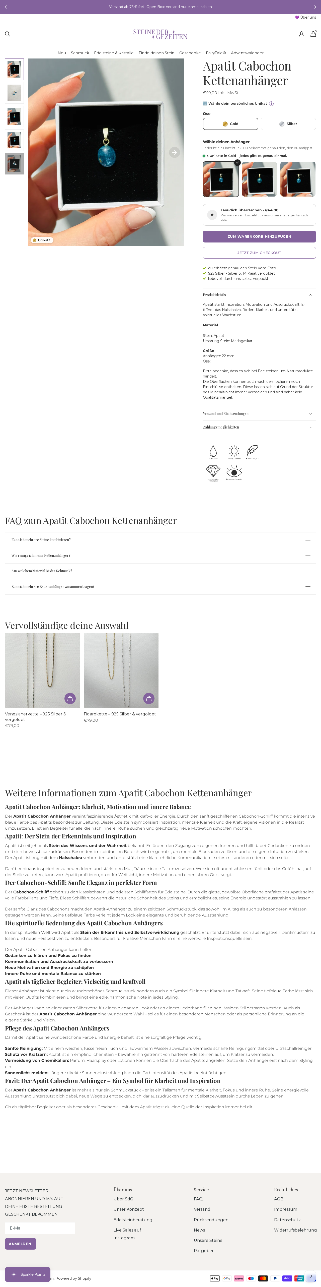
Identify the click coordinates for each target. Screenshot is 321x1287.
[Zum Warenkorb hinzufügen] (70, 698)
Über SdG (123, 1198)
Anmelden (20, 1244)
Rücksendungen (211, 1219)
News (199, 1230)
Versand (202, 1209)
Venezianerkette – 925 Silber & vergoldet (35, 717)
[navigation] (5, 7)
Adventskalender (247, 52)
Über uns (123, 1190)
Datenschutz (287, 1219)
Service (201, 1190)
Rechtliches (286, 1190)
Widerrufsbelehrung (295, 1230)
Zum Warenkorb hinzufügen (259, 236)
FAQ (198, 1198)
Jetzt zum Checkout (259, 253)
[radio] (230, 124)
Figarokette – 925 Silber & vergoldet (120, 714)
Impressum (285, 1209)
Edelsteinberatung (133, 1219)
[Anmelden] (301, 34)
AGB (278, 1198)
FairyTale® (216, 52)
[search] (7, 34)
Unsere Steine (208, 1240)
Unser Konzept (129, 1209)
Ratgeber (204, 1250)
